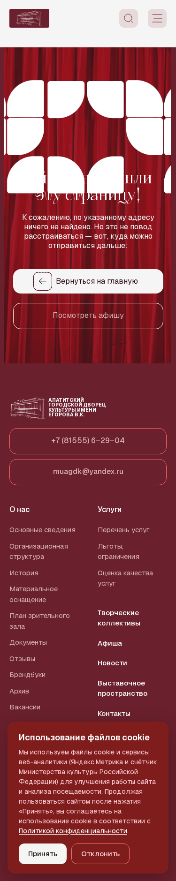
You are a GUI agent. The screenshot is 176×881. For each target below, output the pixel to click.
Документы (28, 642)
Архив (19, 690)
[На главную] (29, 18)
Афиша (110, 643)
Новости (112, 662)
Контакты (114, 713)
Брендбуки (27, 674)
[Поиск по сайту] (128, 18)
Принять (42, 853)
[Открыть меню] (157, 18)
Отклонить (100, 853)
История (23, 572)
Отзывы (22, 658)
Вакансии (24, 706)
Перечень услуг (124, 529)
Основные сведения (42, 529)
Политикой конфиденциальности (73, 831)
